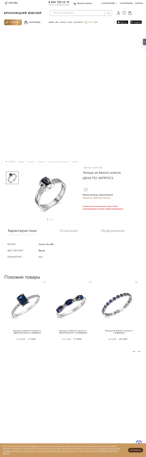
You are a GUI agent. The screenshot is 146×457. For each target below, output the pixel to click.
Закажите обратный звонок (96, 198)
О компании (126, 3)
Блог (95, 22)
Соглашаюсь (135, 450)
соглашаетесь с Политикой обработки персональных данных (49, 451)
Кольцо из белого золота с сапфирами (119, 332)
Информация (113, 231)
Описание (69, 231)
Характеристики (22, 231)
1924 (56, 22)
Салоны (139, 3)
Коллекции (34, 22)
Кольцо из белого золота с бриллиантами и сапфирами (73, 332)
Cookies (33, 446)
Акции (70, 22)
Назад (12, 162)
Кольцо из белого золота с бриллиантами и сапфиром (27, 332)
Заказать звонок (84, 3)
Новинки (63, 22)
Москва (13, 3)
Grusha (51, 22)
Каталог (14, 22)
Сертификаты (78, 22)
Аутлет (90, 22)
